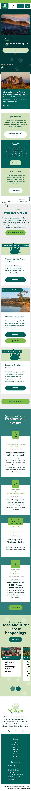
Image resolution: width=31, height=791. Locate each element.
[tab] (2, 64)
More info (6, 105)
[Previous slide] (2, 67)
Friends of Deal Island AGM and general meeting (15, 455)
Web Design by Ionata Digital (22, 788)
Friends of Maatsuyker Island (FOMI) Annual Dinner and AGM (15, 584)
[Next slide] (6, 67)
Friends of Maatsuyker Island (15, 576)
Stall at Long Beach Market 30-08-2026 (15, 501)
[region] (15, 39)
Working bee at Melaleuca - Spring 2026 (15, 542)
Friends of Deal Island (15, 449)
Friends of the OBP (15, 496)
